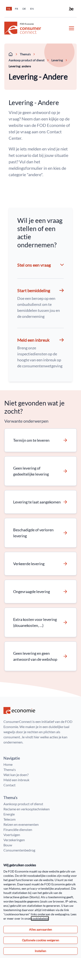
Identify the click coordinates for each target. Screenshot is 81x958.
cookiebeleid (39, 918)
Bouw (7, 845)
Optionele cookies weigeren (40, 940)
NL (9, 8)
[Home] (11, 54)
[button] (40, 303)
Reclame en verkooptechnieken (26, 809)
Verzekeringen (14, 840)
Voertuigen (11, 835)
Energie (9, 814)
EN (32, 8)
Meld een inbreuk (16, 780)
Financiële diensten (17, 829)
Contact (9, 785)
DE (24, 8)
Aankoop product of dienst (26, 60)
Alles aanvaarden (40, 929)
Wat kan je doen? (16, 775)
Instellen (40, 951)
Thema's (25, 54)
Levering (57, 60)
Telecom (9, 819)
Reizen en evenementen (21, 824)
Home (8, 764)
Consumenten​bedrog (19, 850)
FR (16, 8)
